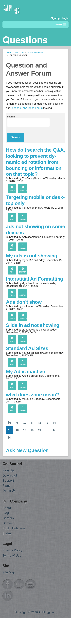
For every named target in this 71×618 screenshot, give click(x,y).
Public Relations (13, 528)
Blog (5, 512)
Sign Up (55, 18)
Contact (8, 523)
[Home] (11, 9)
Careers (8, 517)
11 (33, 423)
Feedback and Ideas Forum (26, 108)
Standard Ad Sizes (27, 348)
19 (40, 431)
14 (55, 423)
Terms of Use (11, 555)
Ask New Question (27, 450)
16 (18, 431)
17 (25, 431)
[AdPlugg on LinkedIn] (7, 595)
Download (9, 475)
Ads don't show (24, 302)
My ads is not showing (31, 255)
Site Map (8, 572)
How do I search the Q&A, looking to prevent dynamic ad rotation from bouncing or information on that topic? (35, 162)
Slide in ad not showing (32, 325)
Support (8, 480)
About (6, 507)
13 (48, 423)
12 (40, 423)
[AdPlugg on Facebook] (7, 584)
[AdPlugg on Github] (30, 584)
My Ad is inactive (25, 371)
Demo (7, 490)
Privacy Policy (12, 550)
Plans (6, 485)
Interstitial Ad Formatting (34, 279)
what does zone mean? (32, 394)
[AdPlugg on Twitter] (19, 584)
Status (7, 533)
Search (11, 116)
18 (33, 431)
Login (65, 18)
